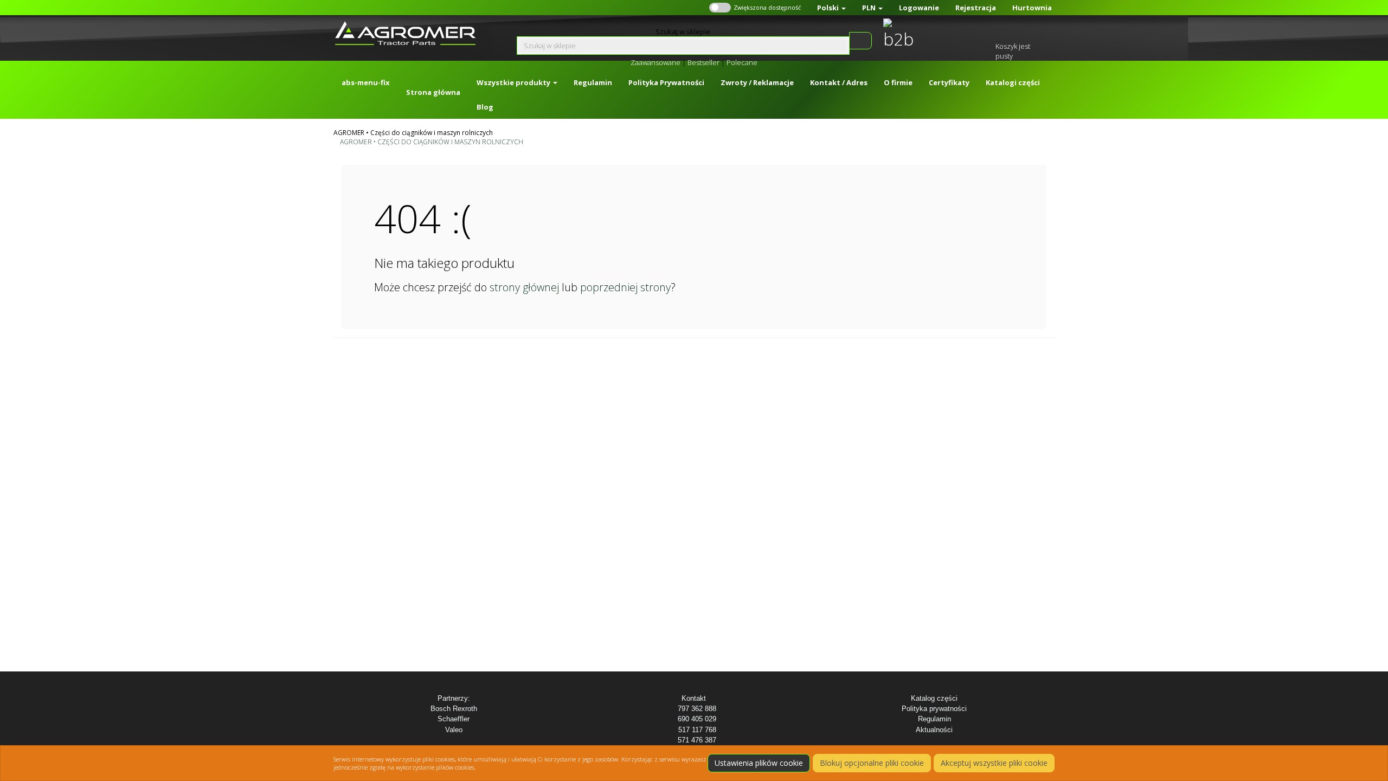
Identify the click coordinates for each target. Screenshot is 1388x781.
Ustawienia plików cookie (759, 763)
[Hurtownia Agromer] (896, 34)
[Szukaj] (859, 40)
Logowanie (919, 7)
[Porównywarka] (955, 33)
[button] (831, 7)
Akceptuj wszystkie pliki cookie (994, 763)
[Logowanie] (928, 33)
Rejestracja (975, 7)
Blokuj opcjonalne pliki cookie (872, 763)
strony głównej (524, 287)
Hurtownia (1032, 7)
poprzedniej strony (625, 287)
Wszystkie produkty (514, 82)
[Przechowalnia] (983, 33)
